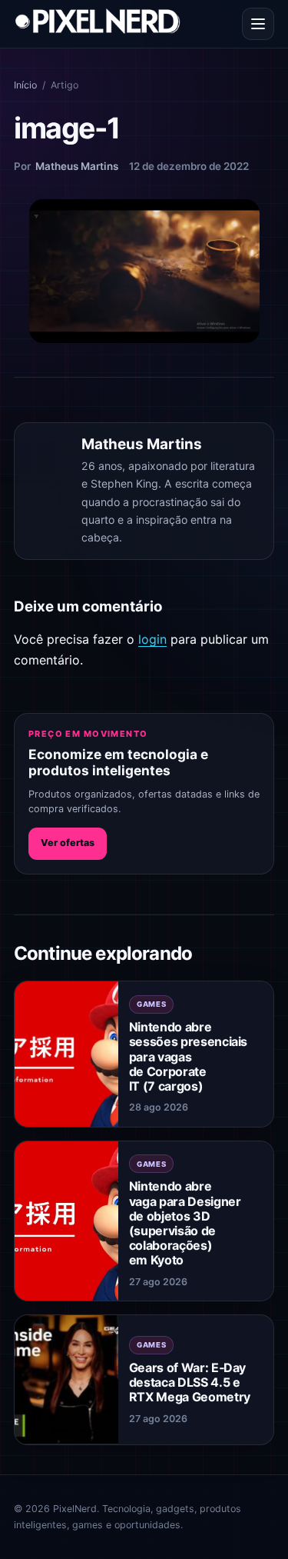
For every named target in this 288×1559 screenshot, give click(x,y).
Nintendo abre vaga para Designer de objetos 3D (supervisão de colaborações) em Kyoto (185, 1223)
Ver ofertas (67, 842)
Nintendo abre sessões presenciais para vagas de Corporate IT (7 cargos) (188, 1056)
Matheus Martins (76, 166)
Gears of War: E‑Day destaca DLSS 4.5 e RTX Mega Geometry (189, 1382)
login (152, 639)
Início (25, 85)
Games (152, 1004)
